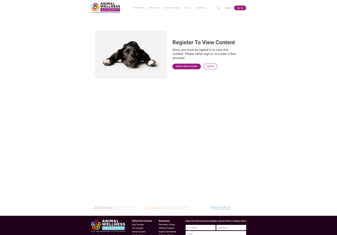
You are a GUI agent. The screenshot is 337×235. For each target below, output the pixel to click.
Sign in (228, 8)
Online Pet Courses (142, 220)
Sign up (240, 8)
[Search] (218, 7)
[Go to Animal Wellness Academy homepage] (105, 8)
